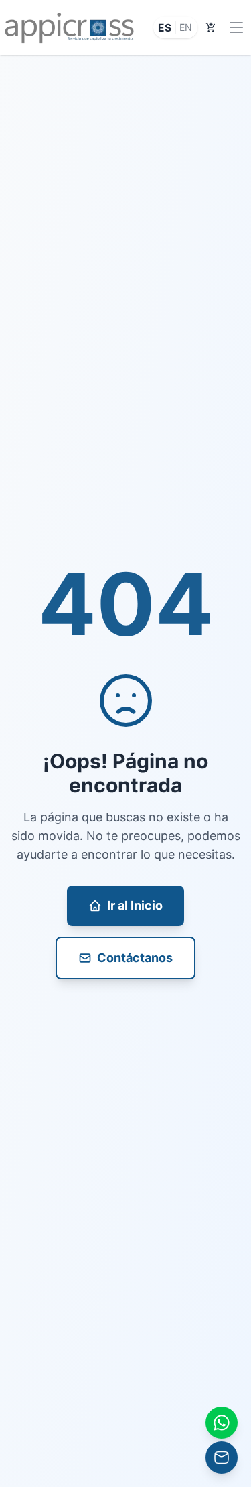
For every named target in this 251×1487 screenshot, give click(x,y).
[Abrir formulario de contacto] (221, 1423)
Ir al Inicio (135, 905)
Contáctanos (135, 958)
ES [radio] (164, 27)
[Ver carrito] (211, 27)
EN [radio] (185, 27)
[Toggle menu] (236, 27)
